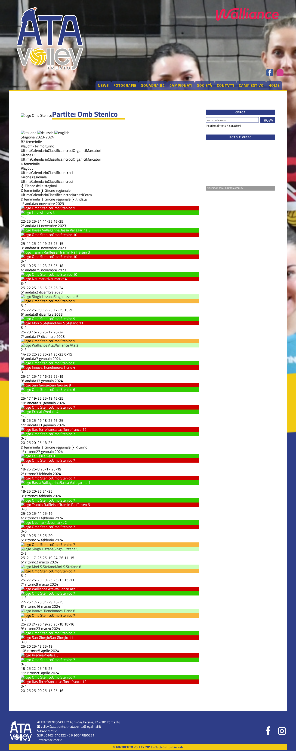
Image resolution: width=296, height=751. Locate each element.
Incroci (67, 150)
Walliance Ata (64, 345)
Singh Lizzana (64, 296)
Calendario (39, 150)
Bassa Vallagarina (73, 230)
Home (274, 85)
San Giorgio (59, 385)
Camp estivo (251, 85)
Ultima (26, 150)
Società (204, 85)
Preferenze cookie (50, 740)
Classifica (55, 150)
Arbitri (78, 194)
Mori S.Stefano (66, 323)
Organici (79, 150)
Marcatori (93, 150)
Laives (47, 212)
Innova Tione (62, 367)
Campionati (181, 85)
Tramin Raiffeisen (73, 252)
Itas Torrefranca (69, 429)
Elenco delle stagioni (41, 185)
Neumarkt (56, 278)
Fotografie (125, 85)
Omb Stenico (62, 208)
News (103, 85)
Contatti (225, 85)
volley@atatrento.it (54, 726)
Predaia (50, 411)
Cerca (87, 194)
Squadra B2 (153, 85)
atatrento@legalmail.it (85, 726)
